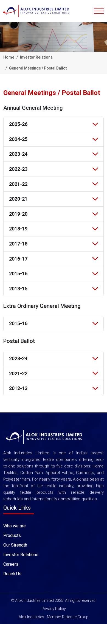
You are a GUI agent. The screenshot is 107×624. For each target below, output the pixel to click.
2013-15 (18, 288)
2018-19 (18, 229)
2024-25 (18, 139)
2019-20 (18, 214)
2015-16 (18, 273)
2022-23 (18, 169)
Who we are (14, 525)
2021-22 (18, 184)
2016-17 (18, 259)
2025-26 (18, 124)
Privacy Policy (53, 608)
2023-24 (18, 154)
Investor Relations (20, 554)
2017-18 (18, 244)
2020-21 (18, 199)
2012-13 (18, 388)
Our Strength (15, 545)
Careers (10, 564)
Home (8, 57)
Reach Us (12, 573)
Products (12, 535)
